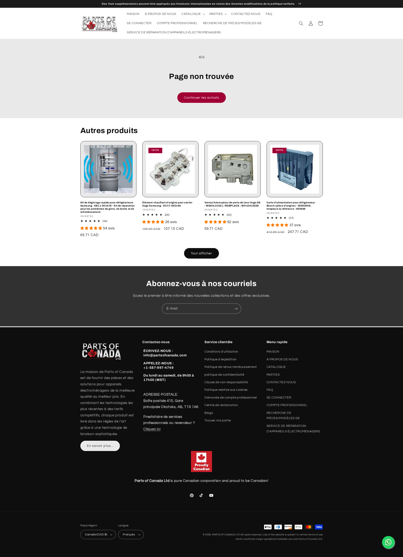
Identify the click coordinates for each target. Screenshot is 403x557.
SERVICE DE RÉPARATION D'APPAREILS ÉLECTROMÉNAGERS (293, 428)
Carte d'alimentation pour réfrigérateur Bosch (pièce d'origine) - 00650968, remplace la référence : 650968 (291, 205)
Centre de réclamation (221, 405)
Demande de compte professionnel (230, 397)
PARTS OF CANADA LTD (226, 534)
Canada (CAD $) (96, 534)
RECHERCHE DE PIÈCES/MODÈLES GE (283, 415)
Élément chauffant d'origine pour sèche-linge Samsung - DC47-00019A (167, 204)
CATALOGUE (276, 367)
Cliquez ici (151, 429)
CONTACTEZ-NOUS (281, 382)
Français (129, 534)
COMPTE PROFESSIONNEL (287, 405)
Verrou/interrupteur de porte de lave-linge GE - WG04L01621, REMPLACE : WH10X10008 (232, 204)
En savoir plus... (100, 445)
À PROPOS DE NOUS (282, 359)
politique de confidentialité (224, 374)
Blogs (208, 412)
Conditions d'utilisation (221, 351)
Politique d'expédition (220, 359)
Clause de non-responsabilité (226, 382)
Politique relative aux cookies (226, 389)
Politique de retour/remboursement (230, 367)
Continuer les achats (201, 97)
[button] (193, 14)
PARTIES (273, 374)
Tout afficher (201, 253)
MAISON (273, 351)
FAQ (270, 389)
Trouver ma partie (217, 420)
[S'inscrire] (236, 308)
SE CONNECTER (279, 397)
